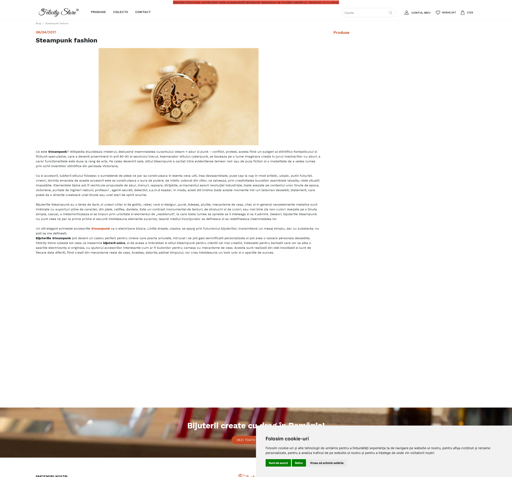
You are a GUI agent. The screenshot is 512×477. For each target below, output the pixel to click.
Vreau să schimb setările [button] (327, 463)
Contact (143, 12)
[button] (417, 12)
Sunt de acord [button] (278, 463)
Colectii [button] (120, 12)
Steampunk (100, 228)
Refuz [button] (299, 463)
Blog (38, 23)
